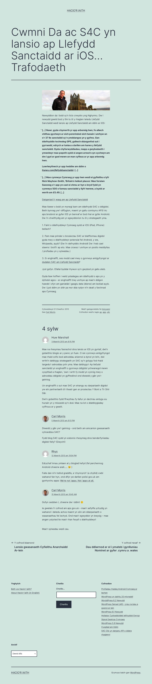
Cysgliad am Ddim (109, 627)
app (104, 312)
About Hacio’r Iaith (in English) (25, 593)
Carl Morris (50, 312)
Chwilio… (60, 589)
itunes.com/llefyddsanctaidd (57, 170)
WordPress (135, 672)
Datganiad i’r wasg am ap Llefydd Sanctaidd (65, 199)
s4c (108, 312)
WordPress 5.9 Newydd (112, 623)
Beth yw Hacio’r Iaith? (21, 589)
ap (101, 312)
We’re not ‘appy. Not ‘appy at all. (77, 480)
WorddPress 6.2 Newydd (113, 600)
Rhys (55, 451)
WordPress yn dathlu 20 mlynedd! (117, 596)
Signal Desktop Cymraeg (113, 619)
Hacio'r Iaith (76, 10)
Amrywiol (106, 309)
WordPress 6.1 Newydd (112, 612)
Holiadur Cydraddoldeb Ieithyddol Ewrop (120, 615)
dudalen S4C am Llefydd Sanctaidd (60, 262)
